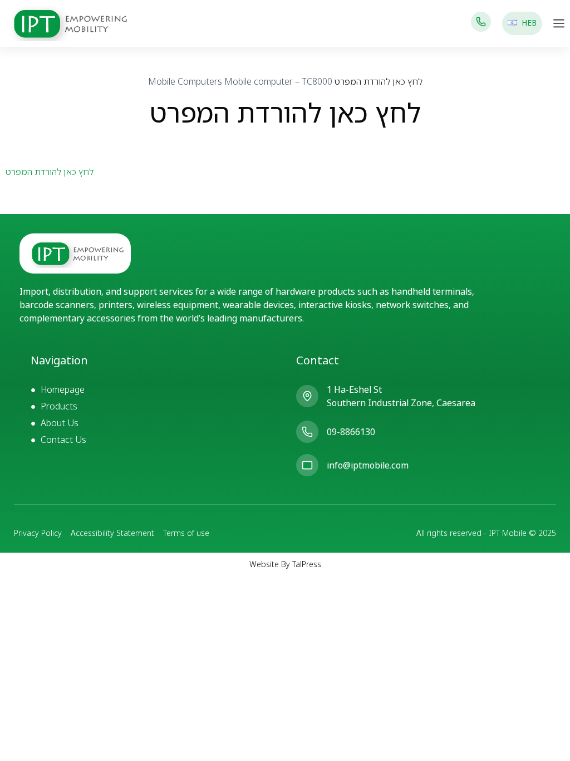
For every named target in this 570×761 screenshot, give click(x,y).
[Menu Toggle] (558, 23)
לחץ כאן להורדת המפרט (50, 171)
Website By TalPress (285, 564)
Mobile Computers (185, 81)
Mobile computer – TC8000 (278, 81)
